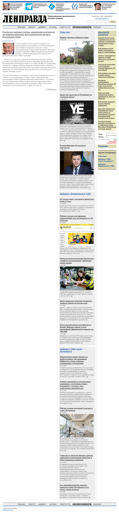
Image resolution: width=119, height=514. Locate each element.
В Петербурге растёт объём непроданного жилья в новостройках (106, 50)
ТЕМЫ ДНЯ (21, 27)
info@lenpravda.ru (102, 18)
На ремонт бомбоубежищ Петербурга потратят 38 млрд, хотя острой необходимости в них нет (107, 85)
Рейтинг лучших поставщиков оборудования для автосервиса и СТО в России (76, 218)
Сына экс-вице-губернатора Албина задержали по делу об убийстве (106, 95)
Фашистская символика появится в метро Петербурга (86, 5)
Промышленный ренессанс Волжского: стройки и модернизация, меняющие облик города (77, 261)
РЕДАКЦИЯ (97, 27)
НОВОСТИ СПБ (65, 27)
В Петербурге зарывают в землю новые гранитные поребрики (107, 75)
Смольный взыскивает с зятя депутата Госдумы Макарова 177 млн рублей (106, 67)
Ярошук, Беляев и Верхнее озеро (74, 37)
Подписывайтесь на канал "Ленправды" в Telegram (40, 5)
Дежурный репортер (103, 33)
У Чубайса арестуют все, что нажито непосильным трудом (109, 6)
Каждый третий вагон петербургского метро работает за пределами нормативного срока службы (106, 41)
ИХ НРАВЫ (53, 27)
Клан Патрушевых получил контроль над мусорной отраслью (16, 6)
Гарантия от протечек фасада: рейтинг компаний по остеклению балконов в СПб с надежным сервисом (76, 458)
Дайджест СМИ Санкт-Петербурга (71, 350)
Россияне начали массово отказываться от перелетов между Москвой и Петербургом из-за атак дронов (107, 125)
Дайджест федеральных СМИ (75, 194)
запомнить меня (105, 139)
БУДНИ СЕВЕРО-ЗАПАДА (82, 27)
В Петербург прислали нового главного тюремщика (106, 103)
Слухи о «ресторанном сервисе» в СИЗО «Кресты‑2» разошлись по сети (106, 58)
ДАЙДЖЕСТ (42, 27)
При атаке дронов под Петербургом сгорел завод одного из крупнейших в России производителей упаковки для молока (106, 113)
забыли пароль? (111, 142)
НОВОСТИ (32, 27)
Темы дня (65, 32)
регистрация (112, 141)
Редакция (103, 146)
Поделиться (52, 89)
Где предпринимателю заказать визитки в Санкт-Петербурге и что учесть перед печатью (74, 487)
